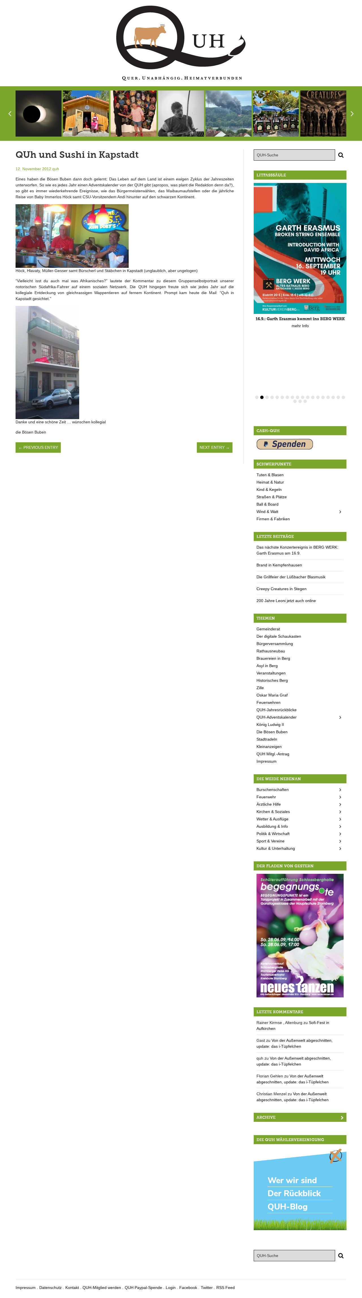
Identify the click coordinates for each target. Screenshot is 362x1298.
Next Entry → (215, 447)
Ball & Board (268, 504)
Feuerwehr (266, 797)
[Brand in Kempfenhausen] (228, 113)
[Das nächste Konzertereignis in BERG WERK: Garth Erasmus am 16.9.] (181, 113)
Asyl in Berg (267, 665)
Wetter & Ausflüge (272, 819)
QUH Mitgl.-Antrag (273, 754)
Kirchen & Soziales (273, 811)
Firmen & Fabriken (273, 519)
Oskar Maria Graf (272, 695)
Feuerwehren (269, 702)
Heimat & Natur (270, 482)
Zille (260, 687)
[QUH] (181, 43)
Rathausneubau (271, 651)
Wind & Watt (267, 511)
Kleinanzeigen (269, 746)
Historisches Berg (272, 680)
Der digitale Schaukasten (279, 636)
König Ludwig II (270, 724)
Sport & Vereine (271, 841)
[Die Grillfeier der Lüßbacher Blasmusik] (276, 113)
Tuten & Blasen (270, 475)
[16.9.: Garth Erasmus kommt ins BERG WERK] (300, 248)
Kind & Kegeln (269, 489)
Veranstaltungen (271, 673)
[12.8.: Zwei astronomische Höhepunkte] (39, 113)
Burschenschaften (273, 789)
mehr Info (300, 326)
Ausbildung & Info (272, 826)
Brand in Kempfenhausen (279, 565)
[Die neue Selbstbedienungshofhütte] (86, 113)
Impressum (267, 761)
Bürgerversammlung (275, 643)
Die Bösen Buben (272, 732)
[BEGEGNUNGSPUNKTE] (300, 935)
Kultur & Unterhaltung (276, 848)
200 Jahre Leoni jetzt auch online (286, 600)
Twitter (207, 1287)
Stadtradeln (267, 739)
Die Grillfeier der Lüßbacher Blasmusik (291, 577)
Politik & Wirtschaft (273, 833)
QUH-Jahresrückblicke (277, 710)
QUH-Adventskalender (277, 717)
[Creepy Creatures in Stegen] (323, 113)
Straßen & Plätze (272, 497)
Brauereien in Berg (273, 658)
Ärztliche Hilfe (269, 804)
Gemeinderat (268, 629)
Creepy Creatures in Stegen (282, 589)
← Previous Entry (38, 447)
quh (55, 169)
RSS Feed (225, 1287)
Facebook (188, 1287)
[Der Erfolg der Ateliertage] (134, 113)
